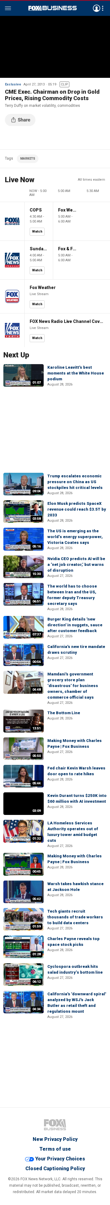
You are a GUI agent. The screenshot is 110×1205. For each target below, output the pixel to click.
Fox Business (52, 8)
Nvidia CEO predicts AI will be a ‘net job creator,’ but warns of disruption (76, 564)
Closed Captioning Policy (55, 1168)
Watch (37, 231)
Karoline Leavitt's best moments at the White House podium (75, 373)
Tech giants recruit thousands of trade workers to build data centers (75, 917)
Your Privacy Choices (60, 1159)
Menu (8, 8)
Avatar (96, 8)
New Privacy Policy (55, 1139)
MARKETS (27, 158)
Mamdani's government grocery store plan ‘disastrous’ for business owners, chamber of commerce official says (72, 686)
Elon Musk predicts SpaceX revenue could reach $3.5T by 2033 (76, 509)
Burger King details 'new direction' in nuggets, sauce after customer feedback (74, 625)
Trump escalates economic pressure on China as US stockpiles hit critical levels (75, 482)
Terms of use (55, 1149)
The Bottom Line (63, 713)
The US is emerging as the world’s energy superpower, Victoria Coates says (75, 537)
